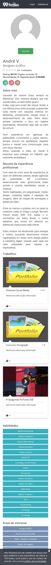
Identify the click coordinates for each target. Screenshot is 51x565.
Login (32, 4)
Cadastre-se (43, 4)
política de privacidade (35, 561)
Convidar (25, 51)
